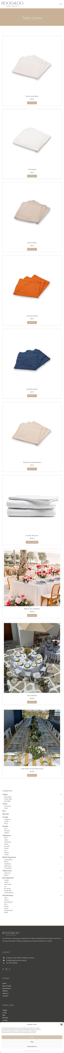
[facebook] (3, 969)
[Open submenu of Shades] (61, 826)
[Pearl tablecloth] (32, 624)
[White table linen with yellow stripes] (32, 711)
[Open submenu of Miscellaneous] (61, 895)
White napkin (32, 169)
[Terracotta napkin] (32, 258)
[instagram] (6, 969)
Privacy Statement (35, 1050)
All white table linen (32, 535)
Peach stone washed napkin (32, 462)
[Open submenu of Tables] (61, 794)
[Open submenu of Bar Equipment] (61, 877)
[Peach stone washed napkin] (32, 405)
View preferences (32, 1046)
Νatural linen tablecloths (32, 609)
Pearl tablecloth (32, 695)
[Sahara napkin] (32, 185)
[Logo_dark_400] (12, 2)
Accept (32, 1037)
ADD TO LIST (32, 103)
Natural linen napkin (32, 96)
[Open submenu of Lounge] (61, 817)
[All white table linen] (32, 478)
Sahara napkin (32, 243)
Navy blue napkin (32, 389)
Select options (32, 542)
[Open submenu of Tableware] (61, 835)
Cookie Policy (27, 1050)
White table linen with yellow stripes (32, 769)
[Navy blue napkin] (32, 331)
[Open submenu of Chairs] (61, 803)
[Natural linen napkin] (32, 38)
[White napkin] (32, 112)
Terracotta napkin (32, 316)
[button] (61, 1024)
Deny (32, 1042)
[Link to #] (60, 4)
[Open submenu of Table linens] (61, 870)
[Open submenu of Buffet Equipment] (61, 857)
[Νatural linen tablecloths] (32, 551)
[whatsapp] (9, 969)
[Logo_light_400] (10, 932)
